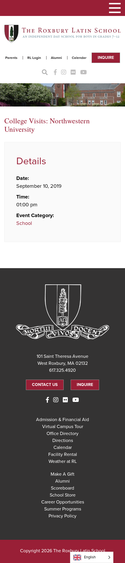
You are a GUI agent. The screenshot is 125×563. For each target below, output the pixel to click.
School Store (63, 495)
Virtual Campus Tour (62, 427)
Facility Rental (62, 454)
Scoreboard (62, 488)
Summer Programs (62, 509)
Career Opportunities (62, 502)
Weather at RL (63, 461)
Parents (11, 58)
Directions (62, 440)
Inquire (106, 57)
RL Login (34, 58)
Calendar (79, 58)
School (24, 223)
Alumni (56, 58)
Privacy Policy (62, 516)
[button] (115, 8)
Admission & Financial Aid (62, 420)
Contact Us (45, 384)
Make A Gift (62, 474)
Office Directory (62, 433)
